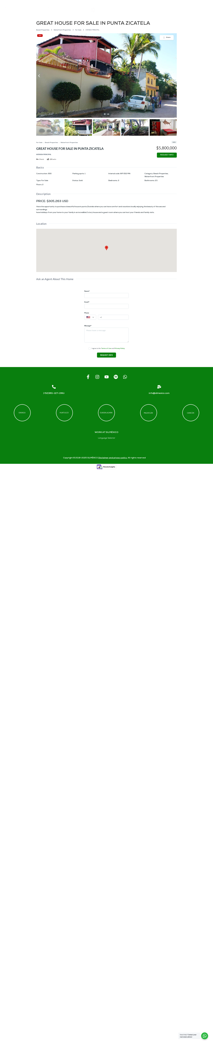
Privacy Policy (120, 348)
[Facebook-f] (88, 377)
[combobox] (90, 317)
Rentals (99, 10)
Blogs (203, 10)
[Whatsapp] (125, 377)
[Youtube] (106, 377)
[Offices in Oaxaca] (22, 413)
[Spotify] (115, 377)
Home (73, 10)
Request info (167, 155)
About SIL (127, 10)
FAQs (154, 10)
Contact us (178, 10)
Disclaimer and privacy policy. (112, 458)
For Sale (78, 30)
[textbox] (90, 317)
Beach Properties (42, 30)
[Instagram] (97, 377)
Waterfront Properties (62, 30)
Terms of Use (106, 348)
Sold (39, 35)
